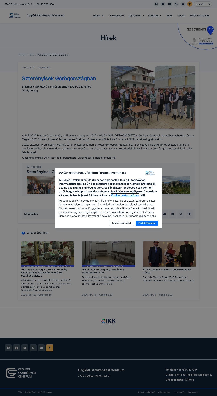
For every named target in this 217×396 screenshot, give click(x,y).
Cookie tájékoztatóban (125, 195)
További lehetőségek (121, 223)
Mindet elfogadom (146, 223)
